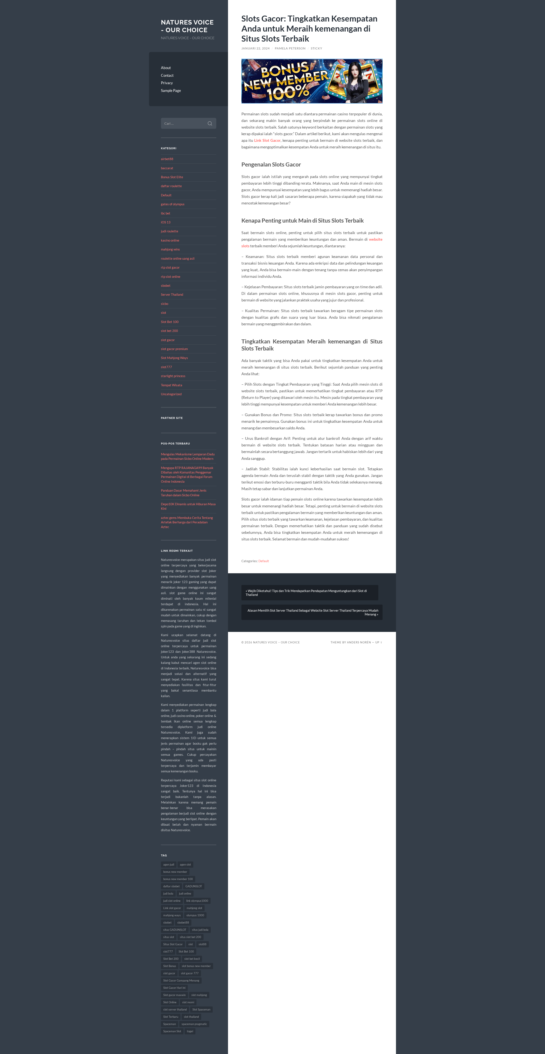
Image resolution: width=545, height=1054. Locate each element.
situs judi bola (200, 929)
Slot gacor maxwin (174, 995)
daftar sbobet (171, 886)
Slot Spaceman (201, 1009)
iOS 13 (166, 222)
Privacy (167, 83)
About (166, 67)
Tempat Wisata (171, 385)
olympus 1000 (195, 915)
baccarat (167, 168)
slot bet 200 (169, 331)
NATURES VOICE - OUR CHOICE (187, 26)
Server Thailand (172, 294)
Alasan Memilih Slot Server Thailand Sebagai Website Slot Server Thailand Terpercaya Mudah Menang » (313, 612)
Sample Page (171, 90)
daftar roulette (171, 186)
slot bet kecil (192, 958)
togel (190, 1031)
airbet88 (167, 159)
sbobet (166, 285)
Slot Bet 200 (171, 958)
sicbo (164, 303)
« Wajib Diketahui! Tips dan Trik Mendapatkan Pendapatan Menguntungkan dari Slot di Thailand (306, 592)
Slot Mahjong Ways (174, 358)
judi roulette (169, 231)
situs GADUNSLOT (174, 929)
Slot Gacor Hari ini (174, 987)
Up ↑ (379, 642)
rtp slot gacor (170, 267)
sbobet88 (183, 922)
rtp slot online (170, 276)
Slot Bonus (169, 966)
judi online (185, 893)
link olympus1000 (197, 900)
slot (163, 312)
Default (166, 195)
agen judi (168, 864)
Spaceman (169, 1024)
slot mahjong (199, 995)
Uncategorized (171, 394)
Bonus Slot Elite (172, 177)
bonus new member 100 (178, 879)
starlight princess (173, 376)
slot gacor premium (174, 349)
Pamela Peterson (290, 48)
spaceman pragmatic (194, 1024)
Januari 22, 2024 (255, 48)
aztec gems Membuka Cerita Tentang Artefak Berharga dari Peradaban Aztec (187, 522)
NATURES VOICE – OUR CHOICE (276, 642)
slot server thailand (175, 1009)
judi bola (168, 893)
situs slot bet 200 (190, 937)
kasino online (170, 240)
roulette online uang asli (178, 258)
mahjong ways (172, 915)
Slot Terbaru (170, 1016)
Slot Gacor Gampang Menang (181, 980)
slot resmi (188, 1002)
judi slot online (172, 900)
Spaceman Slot (172, 1031)
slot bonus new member (196, 966)
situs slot (168, 937)
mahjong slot (194, 908)
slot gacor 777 (190, 973)
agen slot (185, 864)
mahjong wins (170, 249)
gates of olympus (173, 204)
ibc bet (165, 213)
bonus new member (175, 871)
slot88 (203, 944)
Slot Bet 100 (170, 322)
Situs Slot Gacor (173, 944)
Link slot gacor (172, 908)
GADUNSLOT (193, 886)
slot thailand (191, 1016)
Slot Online (169, 1002)
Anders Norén (359, 642)
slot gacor (168, 340)
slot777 (166, 367)
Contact (167, 75)
